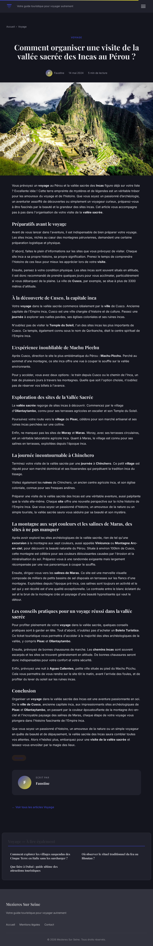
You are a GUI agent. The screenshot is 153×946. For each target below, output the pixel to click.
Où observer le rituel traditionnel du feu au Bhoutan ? (110, 856)
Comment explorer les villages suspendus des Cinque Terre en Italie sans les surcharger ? (40, 856)
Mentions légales (29, 924)
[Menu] (143, 6)
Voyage (22, 26)
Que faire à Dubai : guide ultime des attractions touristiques (34, 868)
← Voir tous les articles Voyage (33, 807)
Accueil (10, 26)
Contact (49, 924)
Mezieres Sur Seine (23, 904)
